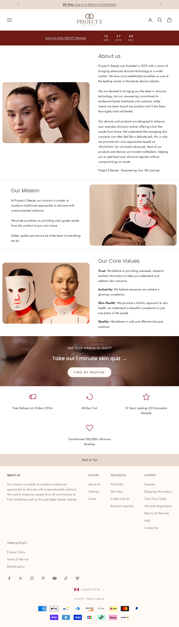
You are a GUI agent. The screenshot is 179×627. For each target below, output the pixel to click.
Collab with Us (120, 499)
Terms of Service (18, 559)
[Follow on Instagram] (32, 578)
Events (92, 499)
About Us (94, 484)
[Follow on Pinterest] (43, 578)
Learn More (106, 4)
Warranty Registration (158, 506)
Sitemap (93, 491)
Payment (149, 484)
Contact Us (151, 528)
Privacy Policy (16, 552)
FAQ (147, 520)
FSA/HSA (117, 484)
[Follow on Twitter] (20, 578)
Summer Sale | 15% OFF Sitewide (65, 38)
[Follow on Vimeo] (77, 578)
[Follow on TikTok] (66, 578)
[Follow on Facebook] (9, 578)
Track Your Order (155, 499)
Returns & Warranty (156, 513)
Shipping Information (158, 491)
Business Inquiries (122, 506)
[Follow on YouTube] (54, 578)
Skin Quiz (117, 491)
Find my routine (89, 372)
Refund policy (16, 566)
